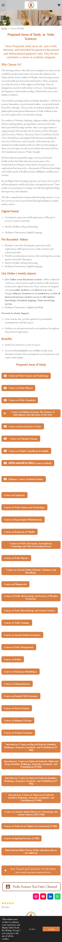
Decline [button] (32, 929)
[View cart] (59, 5)
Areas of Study (17, 28)
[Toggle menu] (3, 5)
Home (4, 28)
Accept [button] (51, 929)
